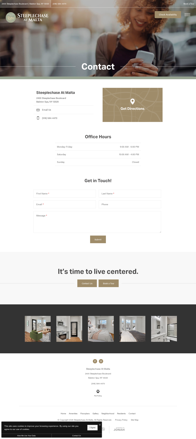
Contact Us (76, 436)
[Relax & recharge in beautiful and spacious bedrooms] (101, 329)
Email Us (46, 109)
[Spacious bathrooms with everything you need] (164, 329)
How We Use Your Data (26, 436)
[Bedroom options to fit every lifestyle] (132, 329)
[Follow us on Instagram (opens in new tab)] (101, 361)
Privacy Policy (121, 419)
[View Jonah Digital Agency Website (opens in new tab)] (119, 429)
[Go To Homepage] (27, 17)
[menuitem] (63, 413)
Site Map (134, 419)
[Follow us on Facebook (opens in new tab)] (95, 361)
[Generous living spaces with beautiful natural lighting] (38, 329)
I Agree (92, 427)
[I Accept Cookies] (100, 425)
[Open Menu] (187, 14)
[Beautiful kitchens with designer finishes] (69, 329)
